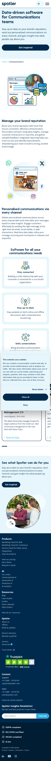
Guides (5, 601)
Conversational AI (9, 577)
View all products (9, 554)
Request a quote (8, 565)
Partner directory (9, 633)
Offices (5, 625)
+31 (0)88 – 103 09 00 (10, 692)
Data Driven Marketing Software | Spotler (9, 4)
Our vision (6, 574)
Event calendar (8, 604)
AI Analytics (6, 586)
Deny (25, 405)
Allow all (25, 397)
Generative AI (7, 580)
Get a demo (6, 562)
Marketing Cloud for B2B (12, 542)
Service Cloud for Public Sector (14, 548)
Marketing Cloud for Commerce (15, 545)
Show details (37, 389)
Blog (3, 595)
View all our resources (11, 612)
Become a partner (9, 636)
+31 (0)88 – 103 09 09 (10, 680)
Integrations (7, 551)
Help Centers (7, 607)
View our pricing (8, 559)
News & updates (8, 627)
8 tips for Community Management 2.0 (21, 412)
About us (5, 622)
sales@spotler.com (9, 695)
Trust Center (7, 650)
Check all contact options (12, 700)
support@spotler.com (11, 683)
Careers (5, 641)
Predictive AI (7, 583)
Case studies (7, 598)
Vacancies (7, 644)
